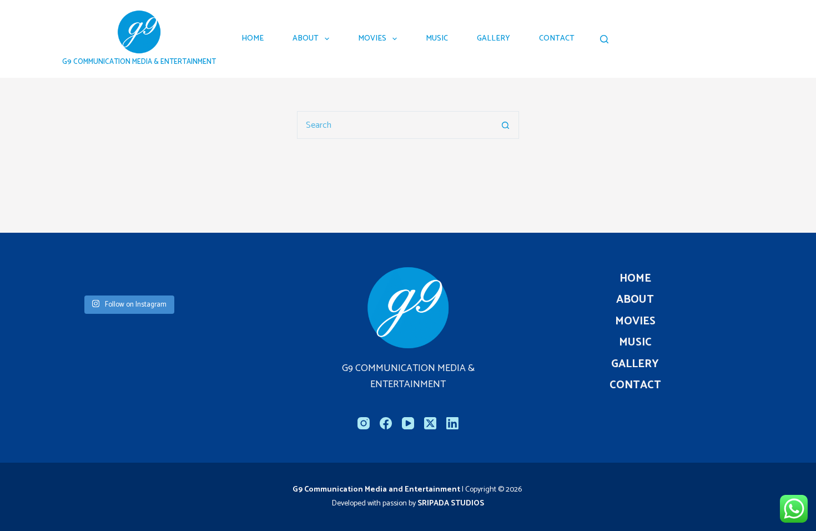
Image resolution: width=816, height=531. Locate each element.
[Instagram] (363, 423)
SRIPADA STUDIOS (450, 503)
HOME (252, 38)
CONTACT (557, 38)
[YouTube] (408, 423)
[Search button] (505, 125)
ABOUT (306, 38)
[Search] (604, 39)
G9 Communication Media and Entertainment (377, 489)
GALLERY (493, 38)
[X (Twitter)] (430, 423)
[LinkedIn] (452, 423)
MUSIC (437, 38)
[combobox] (395, 125)
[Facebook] (386, 423)
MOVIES (372, 38)
